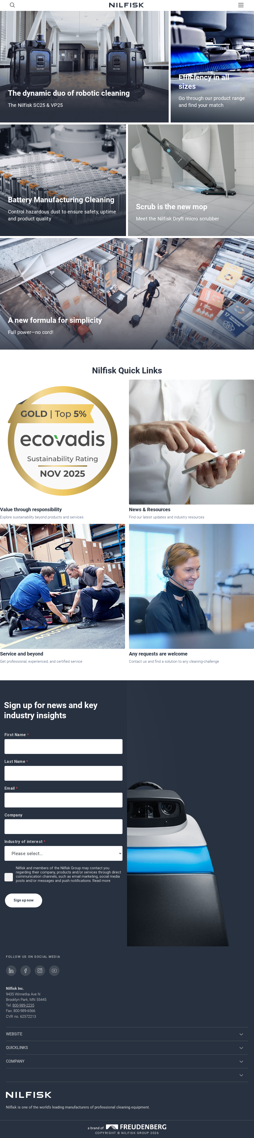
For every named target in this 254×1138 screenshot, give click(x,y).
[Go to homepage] (126, 5)
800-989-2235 (23, 1005)
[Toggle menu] (241, 5)
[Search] (12, 5)
